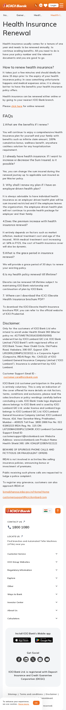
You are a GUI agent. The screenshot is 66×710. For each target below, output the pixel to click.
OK (36, 703)
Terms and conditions (31, 694)
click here (16, 106)
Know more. (23, 704)
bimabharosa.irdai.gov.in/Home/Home (26, 491)
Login (54, 5)
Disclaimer (51, 694)
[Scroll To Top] (58, 510)
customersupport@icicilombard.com (25, 497)
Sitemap (12, 694)
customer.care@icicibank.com (21, 377)
